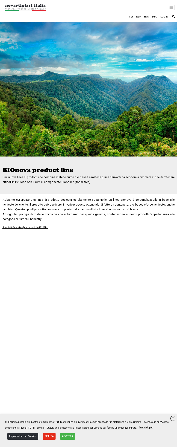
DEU (154, 16)
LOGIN (164, 16)
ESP (138, 16)
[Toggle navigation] (171, 7)
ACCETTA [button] (67, 436)
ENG (146, 16)
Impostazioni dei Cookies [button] (22, 436)
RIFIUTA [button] (49, 436)
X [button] (173, 418)
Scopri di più (146, 427)
